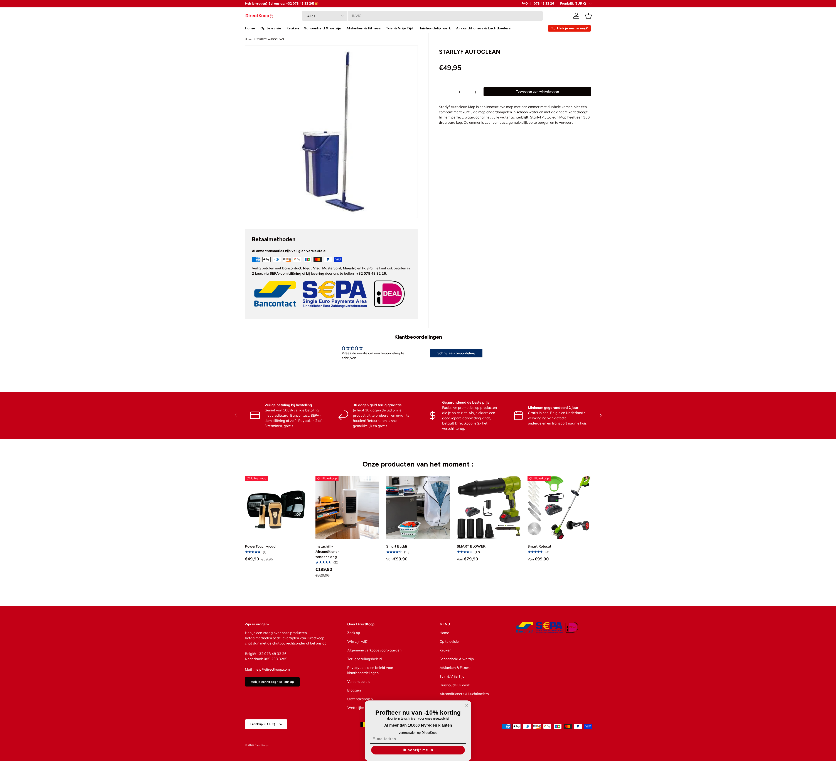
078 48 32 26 (544, 3)
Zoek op (353, 633)
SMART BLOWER (471, 546)
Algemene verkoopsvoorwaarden (374, 650)
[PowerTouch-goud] (276, 507)
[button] (588, 15)
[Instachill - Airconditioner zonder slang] (347, 507)
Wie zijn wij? (357, 641)
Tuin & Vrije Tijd (399, 28)
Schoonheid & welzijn (322, 28)
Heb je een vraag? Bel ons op (272, 682)
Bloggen (354, 690)
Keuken (293, 28)
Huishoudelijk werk (434, 28)
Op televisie (270, 28)
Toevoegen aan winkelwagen (537, 92)
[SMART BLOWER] (488, 507)
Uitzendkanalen (360, 699)
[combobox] (422, 15)
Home (250, 28)
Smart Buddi (396, 546)
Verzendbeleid (359, 681)
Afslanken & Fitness (363, 28)
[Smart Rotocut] (559, 507)
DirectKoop (261, 745)
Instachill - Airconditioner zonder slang (327, 551)
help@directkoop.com (272, 669)
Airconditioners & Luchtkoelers (483, 28)
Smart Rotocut (539, 546)
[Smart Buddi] (418, 507)
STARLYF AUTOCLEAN (270, 39)
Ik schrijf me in (418, 750)
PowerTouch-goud (260, 546)
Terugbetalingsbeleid (364, 659)
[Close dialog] (466, 705)
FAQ (524, 3)
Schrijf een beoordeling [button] (456, 353)
